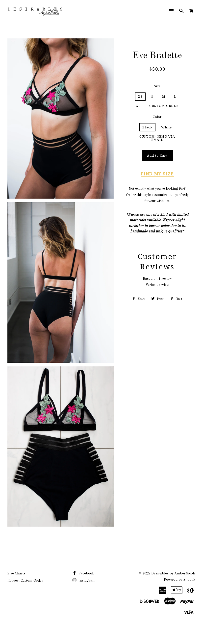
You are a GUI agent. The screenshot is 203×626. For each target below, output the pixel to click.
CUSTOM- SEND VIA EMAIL (157, 138)
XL (138, 106)
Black (147, 127)
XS (140, 96)
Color (157, 117)
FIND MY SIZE (157, 173)
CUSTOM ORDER (163, 106)
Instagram (86, 580)
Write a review (157, 284)
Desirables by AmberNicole (173, 573)
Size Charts (16, 573)
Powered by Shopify (180, 579)
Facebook (85, 573)
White (166, 127)
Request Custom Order (25, 580)
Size (157, 86)
